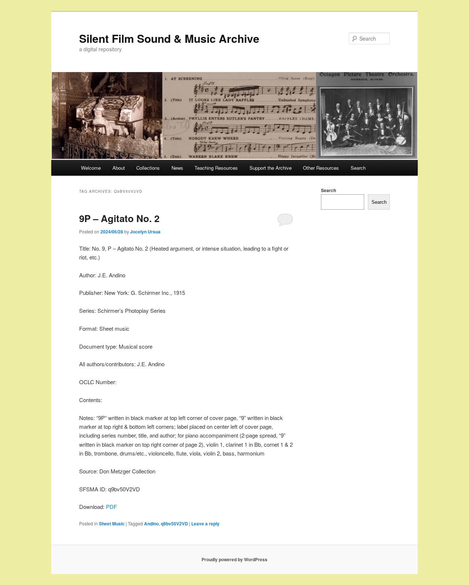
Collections (148, 167)
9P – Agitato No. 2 (119, 218)
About (118, 167)
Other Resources (321, 167)
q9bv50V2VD (174, 523)
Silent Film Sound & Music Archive (169, 38)
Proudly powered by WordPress (234, 559)
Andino (151, 523)
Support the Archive (271, 167)
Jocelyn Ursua (145, 231)
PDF (111, 506)
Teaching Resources (216, 167)
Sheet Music (112, 523)
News (177, 167)
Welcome (91, 167)
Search (358, 167)
